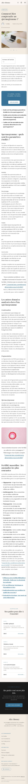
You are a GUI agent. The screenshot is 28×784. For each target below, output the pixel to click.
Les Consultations (5, 738)
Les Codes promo (5, 741)
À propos (3, 750)
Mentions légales (5, 752)
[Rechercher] (14, 2)
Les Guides (4, 736)
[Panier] (21, 2)
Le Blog (3, 743)
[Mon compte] (18, 2)
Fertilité (4, 9)
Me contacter (6, 769)
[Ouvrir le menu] (25, 2)
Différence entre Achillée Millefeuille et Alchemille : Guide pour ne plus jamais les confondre (14, 580)
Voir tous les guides (14, 705)
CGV (2, 757)
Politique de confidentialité (7, 755)
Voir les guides (14, 102)
